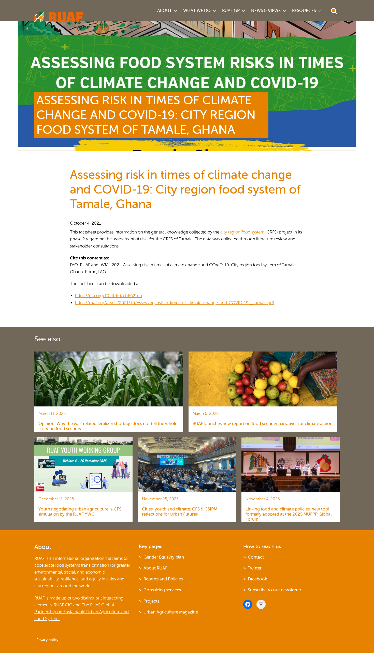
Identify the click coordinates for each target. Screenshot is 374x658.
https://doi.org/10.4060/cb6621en (108, 295)
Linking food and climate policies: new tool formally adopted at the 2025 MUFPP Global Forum (289, 514)
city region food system (242, 232)
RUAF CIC (63, 605)
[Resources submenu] (319, 10)
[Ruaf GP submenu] (243, 10)
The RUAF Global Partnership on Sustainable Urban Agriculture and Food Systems (81, 612)
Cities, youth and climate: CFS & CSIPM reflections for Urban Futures (179, 512)
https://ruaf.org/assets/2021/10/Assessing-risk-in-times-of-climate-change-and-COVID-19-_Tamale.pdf (174, 302)
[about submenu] (175, 10)
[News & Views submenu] (284, 10)
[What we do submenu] (214, 10)
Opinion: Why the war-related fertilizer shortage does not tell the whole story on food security (107, 426)
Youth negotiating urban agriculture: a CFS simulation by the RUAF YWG (79, 512)
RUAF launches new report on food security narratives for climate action (263, 423)
